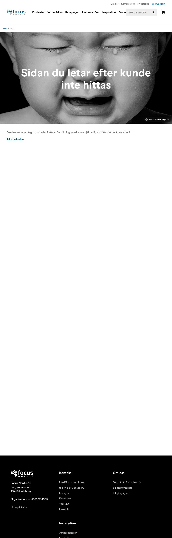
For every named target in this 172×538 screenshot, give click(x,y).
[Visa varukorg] (163, 12)
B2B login (160, 3)
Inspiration (109, 12)
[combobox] (141, 12)
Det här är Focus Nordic (127, 482)
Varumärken (54, 12)
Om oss (115, 3)
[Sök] (153, 12)
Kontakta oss (128, 3)
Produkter (38, 12)
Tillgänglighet (121, 493)
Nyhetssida (143, 3)
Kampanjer (72, 12)
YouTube (64, 504)
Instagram (65, 493)
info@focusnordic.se (71, 482)
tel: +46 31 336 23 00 (71, 487)
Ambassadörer (90, 12)
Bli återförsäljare (123, 487)
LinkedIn (64, 509)
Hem (5, 28)
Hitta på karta (19, 507)
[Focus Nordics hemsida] (16, 12)
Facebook (65, 498)
